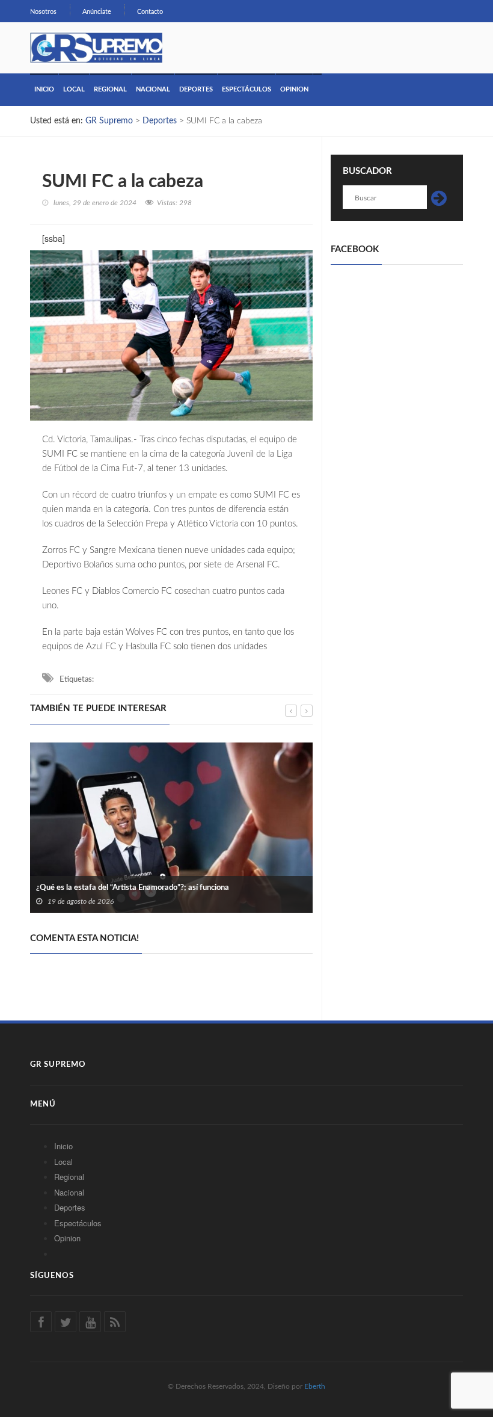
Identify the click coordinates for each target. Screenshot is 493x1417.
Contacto (150, 11)
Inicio (44, 89)
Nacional (153, 89)
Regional (110, 89)
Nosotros (43, 11)
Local (74, 89)
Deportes (196, 89)
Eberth (314, 1386)
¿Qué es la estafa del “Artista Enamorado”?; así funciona (132, 888)
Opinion (294, 89)
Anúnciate (96, 11)
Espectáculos (246, 89)
